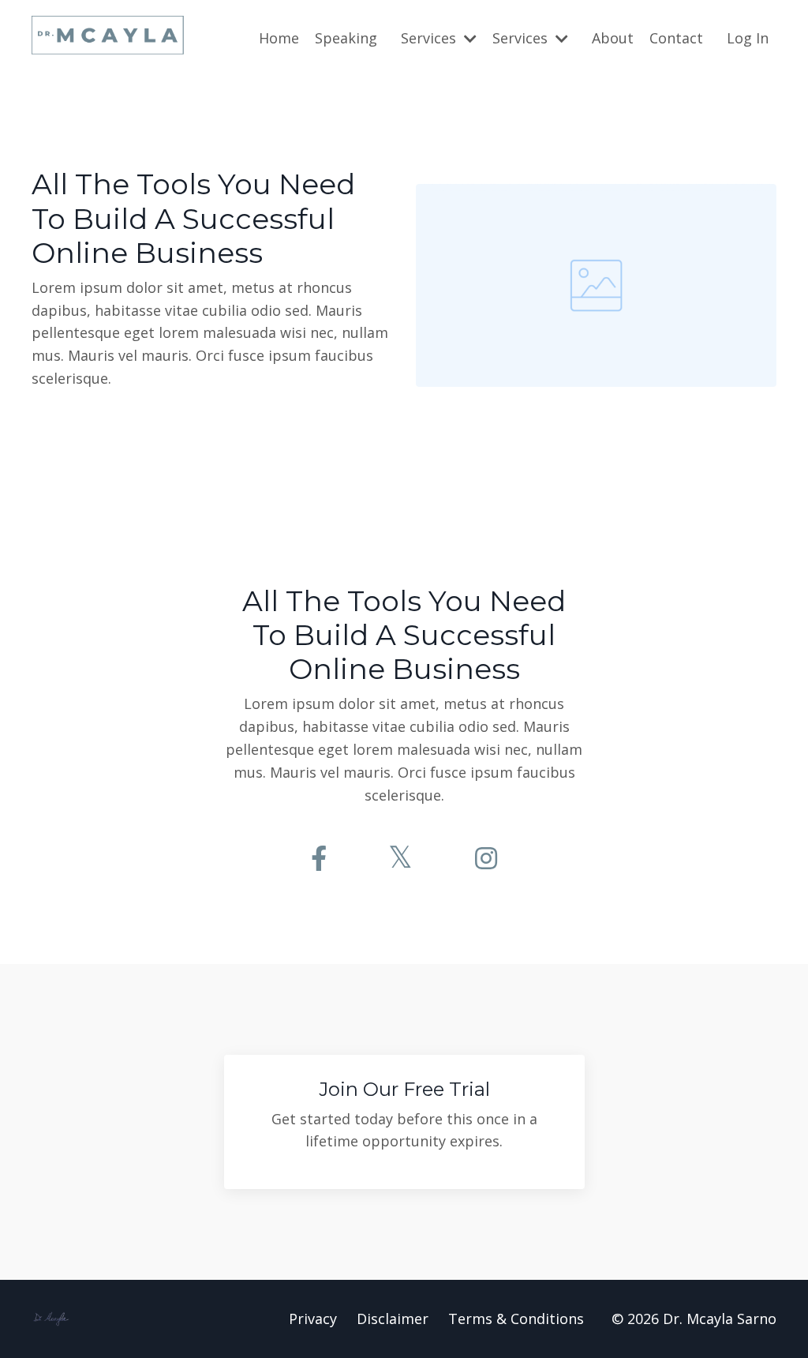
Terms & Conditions (516, 1318)
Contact (676, 37)
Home (279, 37)
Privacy (313, 1318)
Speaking (346, 37)
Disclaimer (392, 1318)
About (613, 37)
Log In (748, 37)
